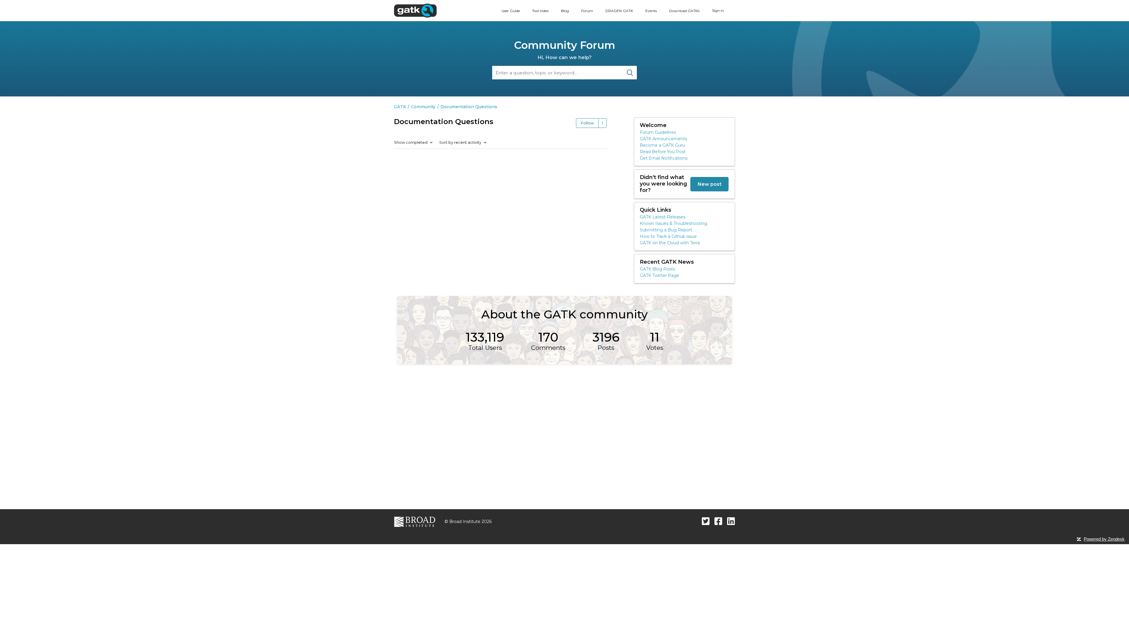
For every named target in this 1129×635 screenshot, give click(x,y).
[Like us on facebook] (718, 521)
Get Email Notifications (663, 158)
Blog (565, 11)
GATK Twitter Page (659, 275)
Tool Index (540, 11)
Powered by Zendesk (1104, 539)
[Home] (415, 10)
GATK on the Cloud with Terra (670, 242)
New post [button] (709, 184)
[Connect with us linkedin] (731, 521)
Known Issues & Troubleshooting (673, 223)
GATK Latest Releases (662, 217)
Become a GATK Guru (662, 145)
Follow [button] (587, 123)
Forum (587, 11)
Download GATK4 (684, 11)
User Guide (511, 11)
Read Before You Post (663, 151)
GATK (400, 106)
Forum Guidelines (658, 132)
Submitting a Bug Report (666, 230)
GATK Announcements (663, 138)
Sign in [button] (718, 10)
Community (423, 106)
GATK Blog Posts (657, 269)
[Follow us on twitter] (706, 521)
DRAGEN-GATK (619, 11)
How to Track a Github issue (668, 236)
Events (651, 11)
